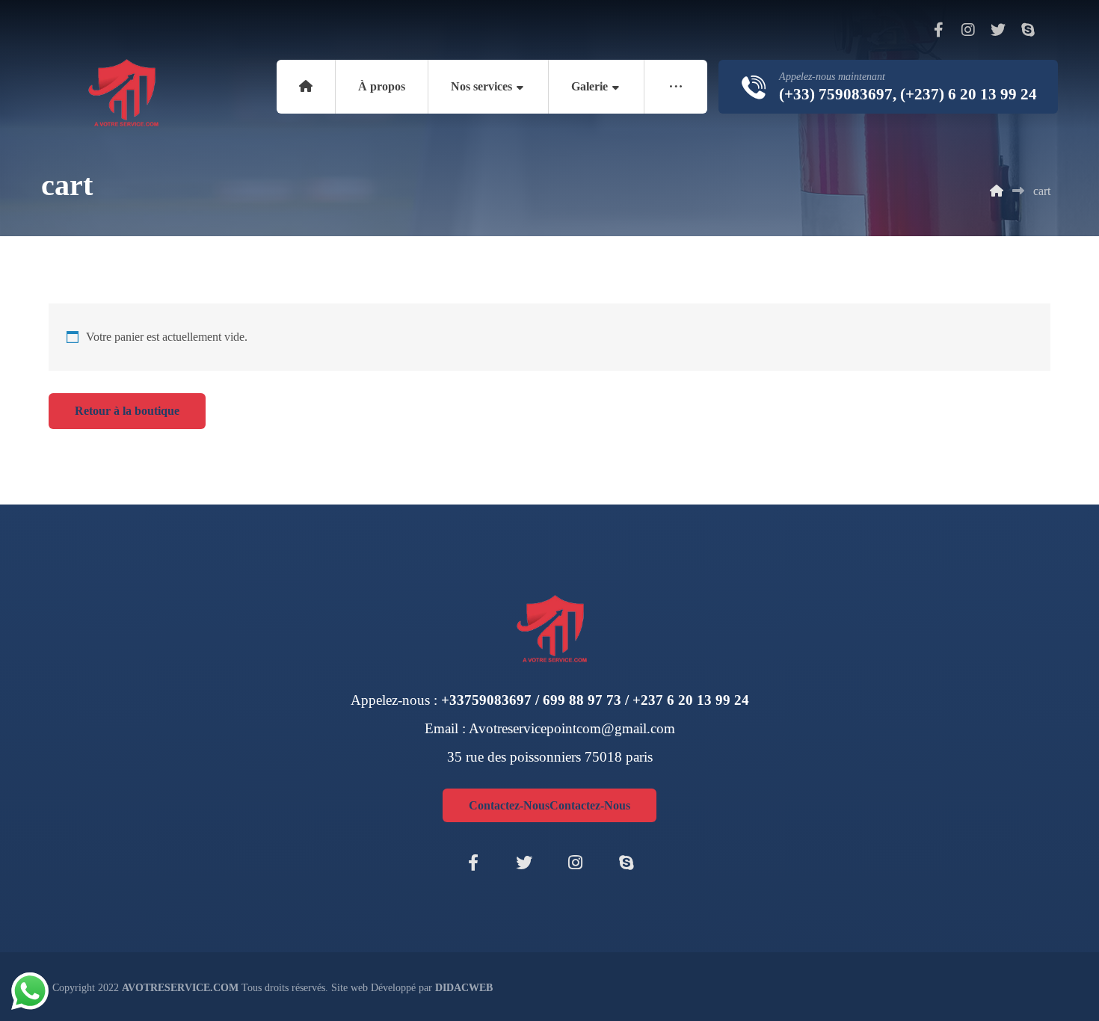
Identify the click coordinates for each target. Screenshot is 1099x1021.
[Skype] (1028, 30)
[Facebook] (938, 30)
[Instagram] (968, 30)
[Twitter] (998, 30)
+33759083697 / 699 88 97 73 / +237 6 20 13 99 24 (595, 700)
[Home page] (996, 191)
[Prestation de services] (121, 93)
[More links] (675, 87)
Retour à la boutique (127, 410)
